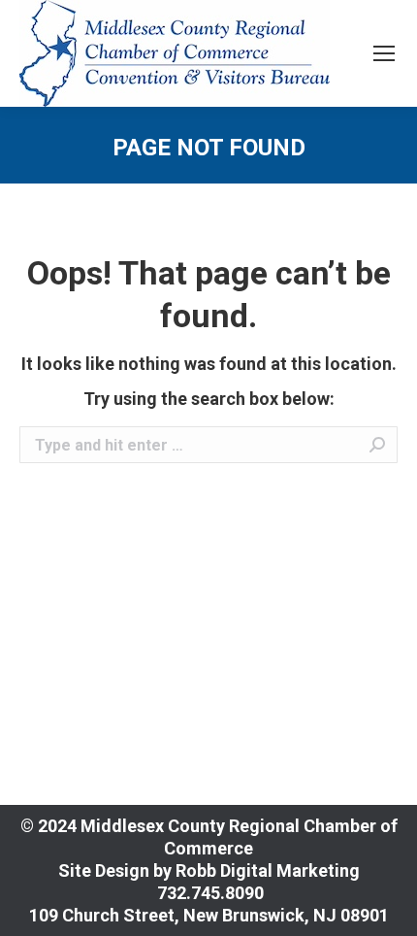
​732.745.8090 (208, 893)
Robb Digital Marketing (268, 870)
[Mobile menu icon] (384, 53)
